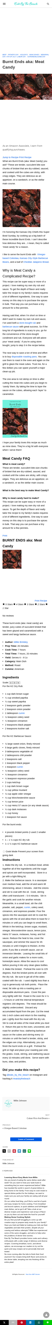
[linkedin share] (19, 1151)
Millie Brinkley (21, 642)
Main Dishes (34, 55)
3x (18, 683)
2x (14, 683)
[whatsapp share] (24, 1151)
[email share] (9, 1151)
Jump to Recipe (10, 157)
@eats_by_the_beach (18, 1075)
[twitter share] (4, 1151)
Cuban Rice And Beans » (38, 1118)
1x (11, 683)
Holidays (24, 55)
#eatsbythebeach (21, 1078)
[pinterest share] (14, 1151)
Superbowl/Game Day (36, 57)
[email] (13, 1322)
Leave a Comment (26, 1139)
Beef (4, 55)
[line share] (29, 1151)
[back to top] (46, 1315)
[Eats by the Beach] (26, 3)
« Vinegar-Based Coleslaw (15, 1128)
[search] (48, 3)
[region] (26, 29)
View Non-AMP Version (33, 1274)
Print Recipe (25, 157)
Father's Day (13, 55)
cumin (22, 713)
